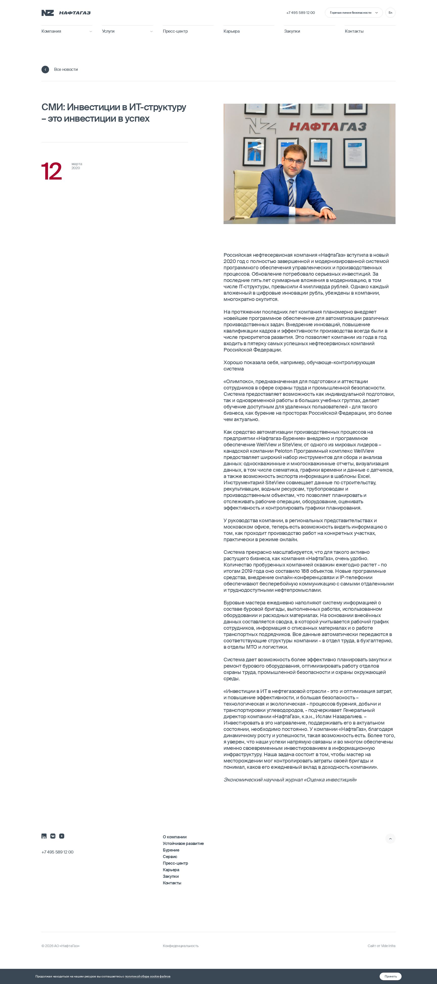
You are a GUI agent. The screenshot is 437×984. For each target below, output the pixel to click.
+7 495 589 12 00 (300, 12)
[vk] (52, 835)
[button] (391, 976)
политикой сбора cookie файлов (147, 976)
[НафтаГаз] (66, 12)
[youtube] (61, 835)
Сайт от (382, 946)
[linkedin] (44, 835)
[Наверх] (390, 839)
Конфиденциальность (181, 946)
